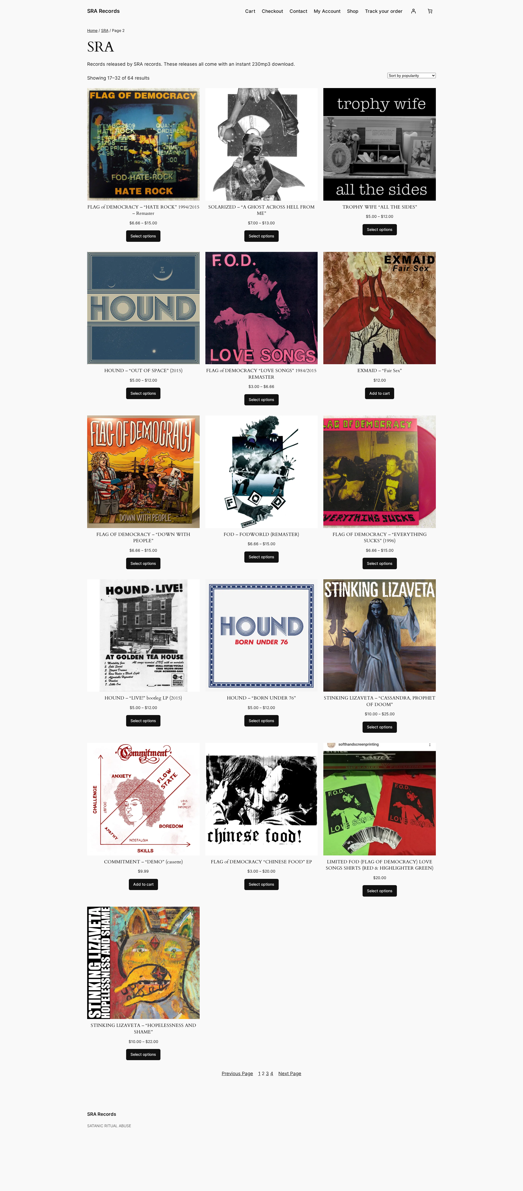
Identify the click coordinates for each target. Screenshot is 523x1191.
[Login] (413, 11)
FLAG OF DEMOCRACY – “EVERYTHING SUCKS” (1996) (380, 537)
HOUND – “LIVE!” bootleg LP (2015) (143, 698)
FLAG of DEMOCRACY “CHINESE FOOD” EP (261, 862)
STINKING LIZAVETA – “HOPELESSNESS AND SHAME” (143, 1028)
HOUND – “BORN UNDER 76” (261, 698)
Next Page (289, 1073)
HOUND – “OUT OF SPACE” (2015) (143, 370)
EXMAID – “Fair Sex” (379, 370)
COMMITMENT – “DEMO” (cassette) (143, 862)
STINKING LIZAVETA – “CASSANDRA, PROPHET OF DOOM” (379, 701)
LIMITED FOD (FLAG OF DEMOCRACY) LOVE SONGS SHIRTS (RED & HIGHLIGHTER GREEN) (379, 865)
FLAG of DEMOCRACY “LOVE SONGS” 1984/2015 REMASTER (261, 373)
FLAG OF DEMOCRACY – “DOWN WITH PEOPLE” (143, 537)
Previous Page (237, 1073)
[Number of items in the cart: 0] (430, 11)
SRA (104, 30)
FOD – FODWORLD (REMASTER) (261, 534)
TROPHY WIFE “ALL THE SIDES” (379, 207)
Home (92, 30)
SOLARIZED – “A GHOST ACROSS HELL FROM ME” (261, 210)
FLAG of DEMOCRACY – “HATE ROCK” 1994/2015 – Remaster (143, 210)
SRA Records (103, 11)
